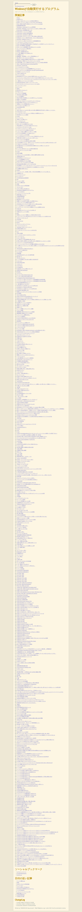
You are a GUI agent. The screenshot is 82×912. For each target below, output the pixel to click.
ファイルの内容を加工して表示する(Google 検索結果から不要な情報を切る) (34, 776)
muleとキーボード (21, 661)
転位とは (19, 452)
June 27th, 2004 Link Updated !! (24, 582)
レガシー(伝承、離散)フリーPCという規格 (26, 131)
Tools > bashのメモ (21, 73)
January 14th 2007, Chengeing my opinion (27, 593)
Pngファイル (20, 91)
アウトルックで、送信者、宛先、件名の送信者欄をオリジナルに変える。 (34, 171)
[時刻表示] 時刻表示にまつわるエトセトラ (26, 835)
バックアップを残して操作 (23, 816)
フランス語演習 (20, 569)
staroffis (19, 219)
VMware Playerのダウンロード (24, 504)
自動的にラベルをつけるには (23, 736)
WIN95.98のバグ (21, 156)
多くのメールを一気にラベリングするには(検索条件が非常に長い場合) (33, 733)
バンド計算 (19, 453)
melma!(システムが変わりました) (25, 268)
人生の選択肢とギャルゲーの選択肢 (25, 358)
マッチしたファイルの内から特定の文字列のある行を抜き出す (31, 824)
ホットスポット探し (21, 550)
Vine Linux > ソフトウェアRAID (24, 31)
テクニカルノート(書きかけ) (23, 322)
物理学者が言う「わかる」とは (24, 456)
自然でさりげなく (21, 345)
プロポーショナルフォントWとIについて (26, 128)
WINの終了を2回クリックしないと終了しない (27, 138)
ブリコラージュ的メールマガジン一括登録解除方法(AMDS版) (31, 279)
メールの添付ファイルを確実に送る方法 (26, 205)
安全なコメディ (20, 370)
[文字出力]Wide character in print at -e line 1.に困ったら (30, 784)
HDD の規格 (20, 233)
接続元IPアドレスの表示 (22, 732)
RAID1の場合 (20, 647)
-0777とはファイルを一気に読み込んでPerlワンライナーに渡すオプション (34, 818)
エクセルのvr (20, 221)
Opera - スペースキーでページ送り (25, 459)
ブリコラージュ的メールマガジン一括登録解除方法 (29, 41)
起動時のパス (20, 173)
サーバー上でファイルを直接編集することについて (29, 68)
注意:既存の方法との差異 (23, 861)
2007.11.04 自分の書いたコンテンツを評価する (28, 607)
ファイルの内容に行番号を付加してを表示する (28, 770)
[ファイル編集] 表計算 (22, 806)
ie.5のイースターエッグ (22, 218)
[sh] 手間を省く (20, 689)
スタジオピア (20, 372)
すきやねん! (19, 265)
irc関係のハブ (20, 54)
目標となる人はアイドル (22, 388)
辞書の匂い (19, 338)
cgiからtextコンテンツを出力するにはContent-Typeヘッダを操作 (32, 853)
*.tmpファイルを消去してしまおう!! (25, 144)
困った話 (19, 676)
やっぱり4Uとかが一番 (22, 510)
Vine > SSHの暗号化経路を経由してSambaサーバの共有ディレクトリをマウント (35, 44)
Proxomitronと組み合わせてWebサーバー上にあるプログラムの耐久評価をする (35, 739)
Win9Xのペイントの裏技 (22, 114)
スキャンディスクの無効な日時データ (25, 202)
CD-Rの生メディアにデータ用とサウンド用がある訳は (29, 204)
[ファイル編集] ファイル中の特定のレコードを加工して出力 (31, 815)
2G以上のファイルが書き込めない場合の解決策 (28, 682)
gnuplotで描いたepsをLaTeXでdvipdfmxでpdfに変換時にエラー (32, 436)
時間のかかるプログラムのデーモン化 (25, 404)
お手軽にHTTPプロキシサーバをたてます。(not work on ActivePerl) (33, 756)
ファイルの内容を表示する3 (23, 778)
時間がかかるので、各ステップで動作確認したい (28, 722)
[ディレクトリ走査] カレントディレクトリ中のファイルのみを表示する (33, 830)
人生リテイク (20, 341)
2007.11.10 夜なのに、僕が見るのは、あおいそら (28, 612)
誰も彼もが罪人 (20, 532)
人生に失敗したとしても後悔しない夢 (25, 545)
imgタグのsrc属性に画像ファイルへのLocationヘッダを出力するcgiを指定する (35, 855)
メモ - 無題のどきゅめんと (23, 564)
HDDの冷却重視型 (21, 515)
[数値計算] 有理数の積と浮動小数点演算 (26, 801)
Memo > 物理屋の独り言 (22, 51)
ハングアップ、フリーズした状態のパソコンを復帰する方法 (31, 207)
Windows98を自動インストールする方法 (26, 164)
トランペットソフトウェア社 (23, 193)
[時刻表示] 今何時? (21, 752)
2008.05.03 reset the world (23, 633)
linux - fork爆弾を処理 (22, 709)
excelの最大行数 (21, 107)
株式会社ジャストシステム (23, 199)
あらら (18, 558)
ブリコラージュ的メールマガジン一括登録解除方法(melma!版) (31, 281)
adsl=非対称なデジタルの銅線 (24, 161)
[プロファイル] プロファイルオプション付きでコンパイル (30, 699)
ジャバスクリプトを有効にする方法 (25, 130)
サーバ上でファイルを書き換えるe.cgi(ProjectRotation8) (30, 70)
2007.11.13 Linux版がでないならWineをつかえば (28, 615)
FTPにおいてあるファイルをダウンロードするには (28, 101)
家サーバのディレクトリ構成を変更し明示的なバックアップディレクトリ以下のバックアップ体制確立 (40, 408)
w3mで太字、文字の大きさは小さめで (26, 401)
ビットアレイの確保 (21, 710)
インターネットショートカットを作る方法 (27, 230)
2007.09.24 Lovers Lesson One (24, 601)
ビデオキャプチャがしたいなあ (24, 127)
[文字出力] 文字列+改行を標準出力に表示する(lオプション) (30, 838)
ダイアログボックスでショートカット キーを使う (28, 84)
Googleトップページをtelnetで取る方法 (26, 850)
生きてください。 (21, 342)
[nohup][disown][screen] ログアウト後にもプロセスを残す (31, 693)
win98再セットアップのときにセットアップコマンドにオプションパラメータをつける (37, 165)
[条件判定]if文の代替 (22, 746)
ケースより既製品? (21, 505)
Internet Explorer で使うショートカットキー (27, 82)
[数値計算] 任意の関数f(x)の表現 (24, 810)
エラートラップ (20, 847)
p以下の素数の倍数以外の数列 (24, 715)
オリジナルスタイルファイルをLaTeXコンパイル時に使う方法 (31, 438)
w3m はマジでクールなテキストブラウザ (26, 424)
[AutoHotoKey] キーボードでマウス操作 (26, 519)
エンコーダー (20, 187)
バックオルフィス (21, 121)
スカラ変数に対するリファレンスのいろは (27, 764)
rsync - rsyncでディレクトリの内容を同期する (28, 21)
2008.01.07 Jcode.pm (22, 622)
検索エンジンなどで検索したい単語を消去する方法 (29, 215)
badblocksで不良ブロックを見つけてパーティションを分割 (31, 493)
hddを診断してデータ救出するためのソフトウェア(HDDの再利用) (32, 62)
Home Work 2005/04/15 (23, 572)
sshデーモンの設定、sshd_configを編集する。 (28, 655)
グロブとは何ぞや (21, 766)
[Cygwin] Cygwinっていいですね (24, 521)
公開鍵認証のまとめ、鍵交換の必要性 (25, 652)
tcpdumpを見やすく (22, 427)
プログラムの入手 (21, 327)
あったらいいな (20, 375)
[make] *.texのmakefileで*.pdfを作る (26, 439)
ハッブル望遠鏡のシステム (23, 159)
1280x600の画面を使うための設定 (25, 472)
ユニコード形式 (20, 181)
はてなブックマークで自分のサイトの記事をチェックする (30, 167)
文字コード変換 (20, 829)
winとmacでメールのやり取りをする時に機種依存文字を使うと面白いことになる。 (36, 110)
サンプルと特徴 (20, 328)
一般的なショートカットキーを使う (25, 81)
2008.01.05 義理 (20, 619)
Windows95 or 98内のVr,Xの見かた (25, 248)
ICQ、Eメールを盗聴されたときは (25, 124)
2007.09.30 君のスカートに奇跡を (25, 604)
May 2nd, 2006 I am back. (23, 585)
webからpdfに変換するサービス (24, 376)
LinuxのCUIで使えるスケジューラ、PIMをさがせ (28, 413)
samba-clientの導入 (21, 470)
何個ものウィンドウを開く (23, 211)
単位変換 (19, 524)
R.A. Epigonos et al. (19, 6)
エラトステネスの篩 (21, 713)
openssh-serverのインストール (24, 656)
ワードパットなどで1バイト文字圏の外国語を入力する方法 (30, 244)
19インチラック (20, 352)
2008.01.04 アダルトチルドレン (24, 618)
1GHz (18, 151)
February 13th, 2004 (22, 581)
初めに (18, 18)
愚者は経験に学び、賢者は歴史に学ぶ (25, 368)
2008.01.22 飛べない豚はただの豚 (25, 624)
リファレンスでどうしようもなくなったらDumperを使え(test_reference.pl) (34, 762)
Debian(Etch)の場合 (21, 485)
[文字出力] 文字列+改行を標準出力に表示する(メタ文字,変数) (31, 836)
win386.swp (20, 147)
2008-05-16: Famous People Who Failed (26, 641)
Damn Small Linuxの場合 (23, 487)
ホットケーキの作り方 (22, 533)
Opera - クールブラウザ (22, 464)
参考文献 (19, 476)
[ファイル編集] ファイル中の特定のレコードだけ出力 (29, 813)
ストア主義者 (20, 567)
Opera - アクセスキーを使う (23, 461)
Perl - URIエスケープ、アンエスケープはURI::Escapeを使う (31, 856)
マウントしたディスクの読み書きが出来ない (27, 479)
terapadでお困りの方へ (22, 525)
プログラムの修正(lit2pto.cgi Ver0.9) (25, 324)
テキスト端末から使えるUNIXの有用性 (26, 662)
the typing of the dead (22, 595)
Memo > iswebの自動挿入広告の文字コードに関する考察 (30, 59)
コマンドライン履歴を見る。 (23, 315)
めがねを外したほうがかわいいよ (24, 359)
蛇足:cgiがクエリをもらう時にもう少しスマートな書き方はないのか (32, 858)
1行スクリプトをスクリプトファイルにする (27, 744)
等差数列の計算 (20, 799)
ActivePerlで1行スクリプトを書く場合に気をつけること (30, 843)
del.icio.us (19, 875)
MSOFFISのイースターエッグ (24, 158)
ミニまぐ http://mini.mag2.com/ (24, 276)
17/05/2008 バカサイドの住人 (24, 642)
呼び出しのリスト (21, 258)
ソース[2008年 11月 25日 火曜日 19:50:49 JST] (27, 259)
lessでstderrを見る (21, 295)
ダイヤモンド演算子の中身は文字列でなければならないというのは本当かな (34, 846)
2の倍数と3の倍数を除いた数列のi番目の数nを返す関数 (30, 718)
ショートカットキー (21, 85)
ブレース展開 (20, 310)
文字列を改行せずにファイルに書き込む (26, 782)
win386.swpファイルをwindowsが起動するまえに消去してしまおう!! (33, 145)
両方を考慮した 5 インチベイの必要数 (26, 512)
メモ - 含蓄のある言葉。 (22, 541)
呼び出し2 (19, 256)
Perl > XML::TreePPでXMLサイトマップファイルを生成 (29, 24)
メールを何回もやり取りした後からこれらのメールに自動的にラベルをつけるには (36, 735)
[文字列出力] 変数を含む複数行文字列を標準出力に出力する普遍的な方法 (34, 750)
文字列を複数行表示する (22, 790)
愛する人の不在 (20, 364)
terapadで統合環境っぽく (23, 290)
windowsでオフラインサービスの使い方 (26, 210)
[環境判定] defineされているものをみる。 (26, 702)
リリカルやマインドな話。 (23, 67)
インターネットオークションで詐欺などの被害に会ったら (30, 113)
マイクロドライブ (21, 175)
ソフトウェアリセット (22, 225)
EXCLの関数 (19, 153)
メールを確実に (20, 96)
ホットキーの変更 (21, 499)
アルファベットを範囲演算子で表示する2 (26, 795)
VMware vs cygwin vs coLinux (24, 336)
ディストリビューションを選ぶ (24, 489)
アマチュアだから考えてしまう (24, 721)
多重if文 (19, 706)
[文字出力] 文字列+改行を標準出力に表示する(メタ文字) (30, 839)
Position (19, 530)
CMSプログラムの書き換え (23, 405)
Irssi (18, 430)
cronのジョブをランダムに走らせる (25, 319)
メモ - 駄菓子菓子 (21, 547)
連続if (18, 704)
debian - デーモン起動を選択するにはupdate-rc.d (28, 484)
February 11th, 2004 (22, 578)
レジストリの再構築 (21, 93)
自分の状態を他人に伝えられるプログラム (27, 729)
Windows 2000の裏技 (22, 94)
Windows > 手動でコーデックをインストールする (28, 61)
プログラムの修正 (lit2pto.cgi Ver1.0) (25, 325)
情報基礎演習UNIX (21, 25)
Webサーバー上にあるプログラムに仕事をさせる (28, 742)
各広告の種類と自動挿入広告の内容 (25, 447)
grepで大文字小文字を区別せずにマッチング (27, 296)
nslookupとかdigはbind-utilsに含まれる (26, 482)
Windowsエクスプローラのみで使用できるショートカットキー (31, 76)
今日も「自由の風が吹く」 (23, 373)
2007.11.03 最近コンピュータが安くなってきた (28, 605)
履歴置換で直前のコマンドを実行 (24, 313)
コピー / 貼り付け (21, 238)
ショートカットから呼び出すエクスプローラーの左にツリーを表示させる (34, 216)
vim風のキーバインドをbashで (24, 302)
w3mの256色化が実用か (22, 402)
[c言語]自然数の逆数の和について (25, 686)
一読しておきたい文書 (22, 396)
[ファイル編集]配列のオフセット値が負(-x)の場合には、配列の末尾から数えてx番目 (36, 812)
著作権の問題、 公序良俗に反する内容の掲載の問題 (29, 672)
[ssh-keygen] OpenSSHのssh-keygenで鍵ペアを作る (29, 650)
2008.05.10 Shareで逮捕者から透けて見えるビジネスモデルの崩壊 (32, 638)
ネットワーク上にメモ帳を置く (24, 48)
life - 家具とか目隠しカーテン (24, 353)
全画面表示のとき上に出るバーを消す (25, 502)
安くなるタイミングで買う (23, 365)
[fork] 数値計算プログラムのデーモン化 (26, 695)
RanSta (18, 271)
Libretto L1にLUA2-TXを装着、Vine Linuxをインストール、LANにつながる (34, 475)
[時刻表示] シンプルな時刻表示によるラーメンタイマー (30, 753)
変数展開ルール (20, 787)
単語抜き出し (20, 827)
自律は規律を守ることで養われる (24, 538)
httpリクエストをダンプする (23, 758)
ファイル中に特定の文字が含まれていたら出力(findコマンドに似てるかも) (34, 821)
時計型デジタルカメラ (22, 90)
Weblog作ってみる (21, 552)
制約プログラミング (21, 679)
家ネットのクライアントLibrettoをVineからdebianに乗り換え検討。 (33, 412)
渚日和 (18, 387)
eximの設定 (19, 481)
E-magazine (20, 267)
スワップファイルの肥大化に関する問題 (26, 141)
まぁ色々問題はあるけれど (23, 390)
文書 (18, 678)
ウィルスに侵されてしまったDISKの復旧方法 (27, 148)
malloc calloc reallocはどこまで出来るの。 (27, 727)
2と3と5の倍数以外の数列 (23, 716)
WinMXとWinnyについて (23, 536)
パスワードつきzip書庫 (22, 681)
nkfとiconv (19, 422)
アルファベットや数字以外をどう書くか (26, 779)
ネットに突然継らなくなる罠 (23, 501)
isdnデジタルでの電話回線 (23, 185)
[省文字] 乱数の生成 (21, 809)
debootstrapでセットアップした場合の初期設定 (28, 332)
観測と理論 (19, 455)
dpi (18, 213)
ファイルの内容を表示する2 (23, 775)
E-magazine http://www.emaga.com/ (26, 278)
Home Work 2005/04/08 (23, 570)
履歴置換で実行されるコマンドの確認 (25, 312)
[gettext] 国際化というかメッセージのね (26, 698)
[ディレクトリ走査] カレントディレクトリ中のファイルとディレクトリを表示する (36, 833)
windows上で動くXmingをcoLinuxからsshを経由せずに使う (31, 330)
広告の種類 (19, 448)
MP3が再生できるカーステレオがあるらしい (27, 102)
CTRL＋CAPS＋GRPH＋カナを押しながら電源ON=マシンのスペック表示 (33, 241)
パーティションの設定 (22, 465)
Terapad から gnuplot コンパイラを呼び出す (27, 285)
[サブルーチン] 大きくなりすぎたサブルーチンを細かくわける (31, 701)
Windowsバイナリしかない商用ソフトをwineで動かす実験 (30, 407)
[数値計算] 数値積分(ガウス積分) (24, 802)
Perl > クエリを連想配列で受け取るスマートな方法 (29, 47)
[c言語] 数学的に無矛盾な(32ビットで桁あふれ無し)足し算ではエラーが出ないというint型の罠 (38, 687)
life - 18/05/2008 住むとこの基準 (24, 644)
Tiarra (18, 428)
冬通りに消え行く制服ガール (23, 348)
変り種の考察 (20, 513)
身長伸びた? (20, 392)
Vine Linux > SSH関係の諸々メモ (24, 30)
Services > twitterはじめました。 (25, 39)
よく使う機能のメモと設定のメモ (24, 53)
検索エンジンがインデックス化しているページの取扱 (29, 291)
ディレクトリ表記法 (21, 527)
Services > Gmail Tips (22, 65)
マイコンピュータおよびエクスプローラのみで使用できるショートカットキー (35, 78)
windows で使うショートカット (24, 227)
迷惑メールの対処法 (21, 99)
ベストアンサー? (21, 356)
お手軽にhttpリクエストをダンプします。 (27, 761)
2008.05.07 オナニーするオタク (24, 636)
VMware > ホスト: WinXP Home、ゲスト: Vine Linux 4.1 (30, 38)
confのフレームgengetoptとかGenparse (26, 684)
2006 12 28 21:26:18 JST (22, 590)
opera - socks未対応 (22, 458)
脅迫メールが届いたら (22, 119)
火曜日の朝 (19, 559)
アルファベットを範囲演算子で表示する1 (26, 793)
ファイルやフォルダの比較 (23, 135)
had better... (20, 381)
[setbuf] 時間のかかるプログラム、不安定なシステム (29, 690)
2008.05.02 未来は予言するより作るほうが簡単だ (28, 632)
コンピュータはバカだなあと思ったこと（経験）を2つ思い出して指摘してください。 (37, 384)
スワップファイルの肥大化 (23, 139)
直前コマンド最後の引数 (22, 305)
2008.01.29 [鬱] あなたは (22, 627)
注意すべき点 (20, 669)
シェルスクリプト (21, 419)
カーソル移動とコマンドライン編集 (25, 308)
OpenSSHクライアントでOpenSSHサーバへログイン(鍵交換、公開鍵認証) (34, 649)
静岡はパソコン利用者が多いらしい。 (25, 104)
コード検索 (19, 730)
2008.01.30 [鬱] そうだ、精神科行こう (26, 629)
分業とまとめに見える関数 (23, 385)
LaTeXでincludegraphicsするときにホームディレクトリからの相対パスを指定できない (37, 433)
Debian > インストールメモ (23, 71)
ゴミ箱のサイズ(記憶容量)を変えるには (26, 239)
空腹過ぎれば (20, 553)
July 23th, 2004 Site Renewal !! (24, 584)
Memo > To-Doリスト (22, 50)
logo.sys (19, 208)
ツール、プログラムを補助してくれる (25, 726)
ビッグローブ (20, 176)
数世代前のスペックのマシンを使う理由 (26, 490)
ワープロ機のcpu (21, 182)
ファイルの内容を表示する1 (23, 773)
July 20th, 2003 (20, 576)
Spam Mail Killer (21, 262)
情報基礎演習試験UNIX (22, 666)
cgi (17, 231)
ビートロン (19, 87)
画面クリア (19, 307)
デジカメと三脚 (20, 350)
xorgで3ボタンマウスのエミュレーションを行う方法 (29, 468)
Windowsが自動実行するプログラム (25, 190)
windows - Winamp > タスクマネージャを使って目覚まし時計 (31, 28)
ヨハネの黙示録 (20, 562)
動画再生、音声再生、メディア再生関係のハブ (28, 56)
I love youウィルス (21, 111)
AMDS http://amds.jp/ (22, 270)
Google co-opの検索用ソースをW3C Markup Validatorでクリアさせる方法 (34, 416)
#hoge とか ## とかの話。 (23, 724)
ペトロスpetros (20, 191)
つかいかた (19, 261)
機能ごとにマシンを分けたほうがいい (25, 355)
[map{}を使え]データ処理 (23, 807)
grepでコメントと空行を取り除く (25, 298)
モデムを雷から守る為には (23, 188)
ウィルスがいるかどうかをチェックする (26, 235)
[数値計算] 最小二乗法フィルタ (24, 804)
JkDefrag (19, 418)
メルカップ (19, 264)
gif (17, 179)
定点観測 (19, 293)
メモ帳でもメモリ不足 (22, 529)
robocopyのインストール (23, 522)
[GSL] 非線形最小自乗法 (22, 696)
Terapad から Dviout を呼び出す (24, 287)
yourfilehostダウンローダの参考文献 (25, 255)
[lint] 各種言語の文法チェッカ (24, 707)
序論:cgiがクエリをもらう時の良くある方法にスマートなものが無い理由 (33, 863)
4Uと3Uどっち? (20, 509)
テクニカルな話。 (21, 74)
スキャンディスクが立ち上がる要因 (25, 162)
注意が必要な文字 (21, 789)
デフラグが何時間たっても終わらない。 (26, 133)
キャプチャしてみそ (21, 367)
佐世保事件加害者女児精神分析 (24, 535)
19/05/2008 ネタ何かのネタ (23, 645)
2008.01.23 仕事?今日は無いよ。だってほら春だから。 (29, 625)
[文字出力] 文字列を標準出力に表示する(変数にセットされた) (31, 841)
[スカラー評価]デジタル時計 (23, 747)
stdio (18, 664)
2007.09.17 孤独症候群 (22, 599)
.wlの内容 (19, 441)
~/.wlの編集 (19, 442)
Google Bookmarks (21, 873)
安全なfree (19, 719)
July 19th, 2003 (20, 575)
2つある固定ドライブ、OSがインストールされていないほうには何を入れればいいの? (36, 142)
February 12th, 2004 (22, 579)
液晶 (18, 184)
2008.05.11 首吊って (22, 639)
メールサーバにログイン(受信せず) (25, 769)
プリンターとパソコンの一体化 (24, 150)
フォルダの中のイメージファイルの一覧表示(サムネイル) (30, 136)
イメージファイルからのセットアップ (25, 333)
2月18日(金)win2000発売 (23, 178)
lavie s (18, 170)
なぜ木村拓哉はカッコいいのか (24, 393)
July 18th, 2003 (20, 573)
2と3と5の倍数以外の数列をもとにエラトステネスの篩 (29, 712)
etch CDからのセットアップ (23, 335)
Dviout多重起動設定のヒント (23, 282)
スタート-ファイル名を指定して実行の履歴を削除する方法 (30, 155)
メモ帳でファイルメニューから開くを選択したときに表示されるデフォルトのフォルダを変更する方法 (40, 245)
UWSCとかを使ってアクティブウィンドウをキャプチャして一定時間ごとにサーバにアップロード (39, 864)
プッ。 (18, 549)
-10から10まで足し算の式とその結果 (25, 796)
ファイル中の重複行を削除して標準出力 (26, 819)
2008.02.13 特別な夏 (22, 630)
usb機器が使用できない (22, 168)
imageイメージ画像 (21, 659)
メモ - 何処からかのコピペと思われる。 (26, 565)
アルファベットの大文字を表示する (25, 242)
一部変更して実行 (21, 301)
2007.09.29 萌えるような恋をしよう (25, 602)
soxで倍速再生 (20, 421)
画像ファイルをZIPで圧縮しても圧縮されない (27, 201)
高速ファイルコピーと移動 (23, 518)
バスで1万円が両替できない (23, 362)
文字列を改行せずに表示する (23, 792)
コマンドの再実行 (21, 316)
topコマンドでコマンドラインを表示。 (26, 478)
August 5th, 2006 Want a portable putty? (27, 587)
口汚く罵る (19, 339)
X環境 (18, 495)
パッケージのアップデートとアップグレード (27, 473)
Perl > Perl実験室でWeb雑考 (23, 45)
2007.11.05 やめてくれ (22, 609)
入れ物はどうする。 (21, 507)
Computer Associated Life (23, 382)
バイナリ (19, 108)
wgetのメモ (20, 19)
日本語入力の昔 (20, 198)
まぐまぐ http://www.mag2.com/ (25, 275)
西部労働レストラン (21, 195)
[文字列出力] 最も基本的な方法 (24, 749)
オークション (20, 555)
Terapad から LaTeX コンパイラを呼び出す (27, 288)
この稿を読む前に (21, 844)
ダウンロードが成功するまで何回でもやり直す (28, 741)
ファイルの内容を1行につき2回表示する (26, 772)
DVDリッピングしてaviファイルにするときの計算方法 (29, 22)
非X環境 (19, 496)
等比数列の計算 (20, 798)
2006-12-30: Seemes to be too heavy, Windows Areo (29, 592)
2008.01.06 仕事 (20, 621)
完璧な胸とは (20, 544)
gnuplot (19, 658)
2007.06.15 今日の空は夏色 (23, 596)
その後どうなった (21, 492)
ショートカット (20, 236)
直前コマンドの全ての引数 (23, 304)
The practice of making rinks (24, 667)
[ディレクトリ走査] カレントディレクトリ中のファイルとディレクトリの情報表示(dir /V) (37, 832)
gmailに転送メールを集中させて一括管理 (26, 738)
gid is (18, 222)
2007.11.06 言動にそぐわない (24, 610)
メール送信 (19, 767)
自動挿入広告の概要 (21, 450)
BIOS (18, 88)
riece (18, 432)
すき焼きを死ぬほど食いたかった (24, 344)
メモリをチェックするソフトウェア (25, 42)
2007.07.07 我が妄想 (22, 598)
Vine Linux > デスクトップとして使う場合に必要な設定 (30, 36)
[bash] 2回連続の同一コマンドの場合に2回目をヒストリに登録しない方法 (34, 299)
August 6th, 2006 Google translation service (27, 589)
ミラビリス (19, 247)
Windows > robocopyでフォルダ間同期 (26, 27)
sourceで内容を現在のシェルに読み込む (26, 318)
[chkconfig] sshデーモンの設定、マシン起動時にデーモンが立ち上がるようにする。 (36, 653)
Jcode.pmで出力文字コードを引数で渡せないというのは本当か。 (32, 849)
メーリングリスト (21, 670)
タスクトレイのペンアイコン (23, 224)
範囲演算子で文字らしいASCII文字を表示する (27, 786)
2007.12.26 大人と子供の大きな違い (25, 616)
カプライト (19, 273)
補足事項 (19, 321)
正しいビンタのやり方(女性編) (24, 561)
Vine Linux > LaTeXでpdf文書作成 (25, 33)
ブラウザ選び (20, 425)
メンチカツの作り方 (21, 539)
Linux (18, 116)
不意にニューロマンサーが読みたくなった (27, 378)
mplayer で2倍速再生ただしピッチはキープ (27, 399)
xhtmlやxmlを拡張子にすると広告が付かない (27, 444)
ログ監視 (19, 398)
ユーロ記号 (19, 251)
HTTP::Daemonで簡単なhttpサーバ (25, 759)
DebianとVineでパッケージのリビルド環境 (27, 415)
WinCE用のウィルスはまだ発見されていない (27, 125)
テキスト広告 (20, 445)
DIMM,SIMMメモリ (21, 228)
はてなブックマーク (21, 872)
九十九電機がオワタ (21, 347)
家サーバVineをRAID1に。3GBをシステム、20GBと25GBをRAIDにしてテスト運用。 (36, 410)
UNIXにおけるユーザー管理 (23, 673)
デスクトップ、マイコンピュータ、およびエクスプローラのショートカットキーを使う (37, 79)
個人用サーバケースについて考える (25, 58)
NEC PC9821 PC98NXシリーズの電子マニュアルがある (29, 98)
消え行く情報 (20, 395)
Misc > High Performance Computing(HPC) (27, 64)
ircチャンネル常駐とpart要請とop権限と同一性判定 (29, 435)
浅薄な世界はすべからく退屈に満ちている (27, 542)
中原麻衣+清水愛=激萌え (22, 361)
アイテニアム (20, 118)
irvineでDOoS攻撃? (21, 866)
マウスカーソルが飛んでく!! (23, 105)
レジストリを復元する (22, 250)
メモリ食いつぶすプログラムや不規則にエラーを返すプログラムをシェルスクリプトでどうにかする (40, 692)
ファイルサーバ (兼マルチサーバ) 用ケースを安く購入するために (32, 516)
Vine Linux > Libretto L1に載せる (24, 34)
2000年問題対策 (20, 196)
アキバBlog (19, 556)
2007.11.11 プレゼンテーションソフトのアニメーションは (30, 613)
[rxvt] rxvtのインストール (23, 467)
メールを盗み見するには (22, 122)
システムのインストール (22, 498)
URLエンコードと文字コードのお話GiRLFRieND (28, 852)
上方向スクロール (21, 462)
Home (16, 3)
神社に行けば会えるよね (22, 379)
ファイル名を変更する (22, 822)
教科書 (18, 675)
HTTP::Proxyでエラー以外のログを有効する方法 (28, 755)
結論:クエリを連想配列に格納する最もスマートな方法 (29, 859)
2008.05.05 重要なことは (23, 635)
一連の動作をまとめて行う (23, 284)
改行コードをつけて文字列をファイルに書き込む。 (29, 781)
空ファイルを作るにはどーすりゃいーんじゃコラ (28, 826)
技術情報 (19, 253)
